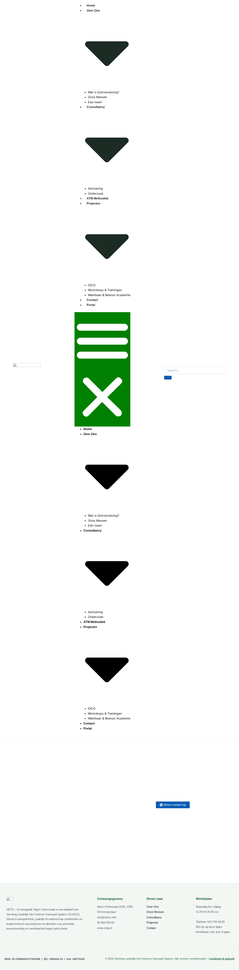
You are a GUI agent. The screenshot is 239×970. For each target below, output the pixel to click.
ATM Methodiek (97, 198)
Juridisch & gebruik (222, 958)
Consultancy (154, 917)
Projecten (152, 922)
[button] (102, 369)
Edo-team (95, 102)
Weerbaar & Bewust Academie (109, 295)
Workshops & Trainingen (105, 290)
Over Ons (153, 906)
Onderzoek (95, 193)
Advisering (95, 188)
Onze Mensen (97, 97)
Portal (91, 305)
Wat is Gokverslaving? (103, 92)
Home (91, 5)
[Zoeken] (168, 377)
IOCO (91, 285)
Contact (92, 300)
